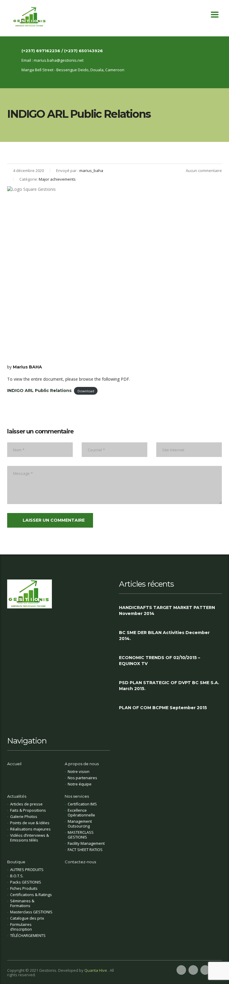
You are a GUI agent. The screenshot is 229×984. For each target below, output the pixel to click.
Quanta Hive (96, 970)
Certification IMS (82, 804)
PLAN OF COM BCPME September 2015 (163, 707)
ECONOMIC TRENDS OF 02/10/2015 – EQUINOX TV (159, 660)
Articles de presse (26, 804)
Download (86, 390)
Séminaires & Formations (22, 903)
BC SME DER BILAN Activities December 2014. (164, 635)
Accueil (14, 763)
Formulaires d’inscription (21, 927)
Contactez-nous (80, 861)
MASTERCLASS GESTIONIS (81, 834)
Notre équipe (80, 784)
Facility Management (86, 843)
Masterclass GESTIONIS (31, 911)
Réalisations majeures (30, 829)
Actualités (16, 796)
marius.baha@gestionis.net (58, 60)
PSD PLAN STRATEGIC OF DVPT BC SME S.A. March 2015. (169, 685)
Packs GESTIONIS (25, 882)
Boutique (16, 861)
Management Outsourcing (80, 823)
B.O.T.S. (17, 875)
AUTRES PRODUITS (27, 869)
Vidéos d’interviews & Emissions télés (29, 837)
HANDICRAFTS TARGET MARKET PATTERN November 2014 (167, 610)
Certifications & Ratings (31, 894)
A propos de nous (82, 763)
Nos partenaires (82, 777)
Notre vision (78, 771)
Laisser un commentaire (54, 520)
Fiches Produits (24, 888)
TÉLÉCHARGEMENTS (28, 935)
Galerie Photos (23, 816)
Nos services (77, 796)
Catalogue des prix (27, 918)
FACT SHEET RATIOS (85, 849)
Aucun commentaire (204, 170)
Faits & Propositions (28, 810)
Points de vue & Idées (29, 822)
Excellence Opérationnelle (81, 812)
